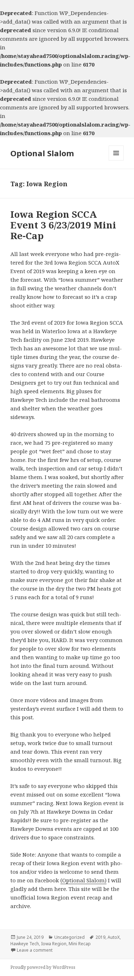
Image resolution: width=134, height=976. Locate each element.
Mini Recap (80, 944)
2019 (100, 937)
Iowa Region (53, 944)
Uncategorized (69, 937)
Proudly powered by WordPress (42, 967)
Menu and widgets (116, 160)
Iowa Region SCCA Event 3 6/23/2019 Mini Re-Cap (63, 225)
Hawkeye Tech (24, 944)
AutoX (114, 937)
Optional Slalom (42, 153)
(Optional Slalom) (83, 880)
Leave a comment (35, 950)
